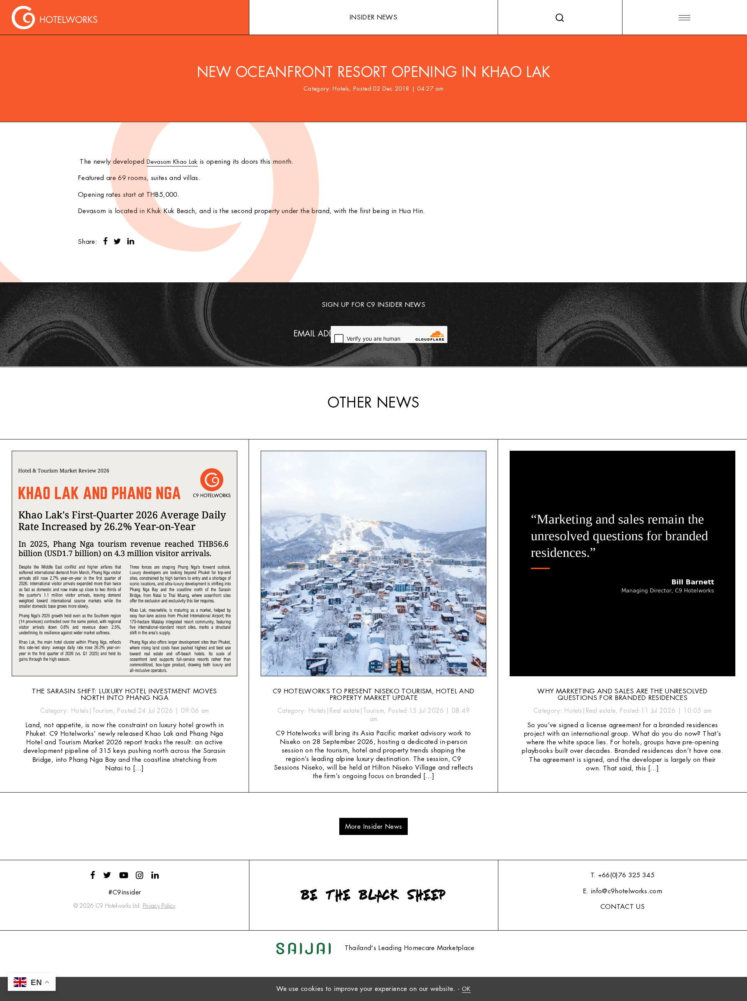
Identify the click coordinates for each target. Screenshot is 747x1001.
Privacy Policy (159, 906)
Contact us (622, 906)
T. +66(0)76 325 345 (622, 875)
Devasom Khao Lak (172, 162)
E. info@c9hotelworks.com (622, 891)
